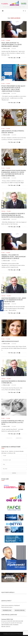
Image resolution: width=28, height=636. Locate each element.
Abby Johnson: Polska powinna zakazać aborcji (12, 131)
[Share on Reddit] (14, 57)
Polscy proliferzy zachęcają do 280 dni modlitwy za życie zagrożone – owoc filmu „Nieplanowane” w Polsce (13, 88)
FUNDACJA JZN (6, 48)
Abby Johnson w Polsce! (10, 341)
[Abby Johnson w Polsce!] (14, 328)
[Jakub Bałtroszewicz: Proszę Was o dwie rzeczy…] (14, 367)
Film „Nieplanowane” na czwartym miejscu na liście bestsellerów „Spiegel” (11, 44)
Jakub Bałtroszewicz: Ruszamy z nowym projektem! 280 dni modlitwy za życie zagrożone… (13, 215)
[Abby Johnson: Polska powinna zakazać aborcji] (14, 117)
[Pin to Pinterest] (11, 57)
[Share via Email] (19, 57)
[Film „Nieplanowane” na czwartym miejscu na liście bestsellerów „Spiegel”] (14, 29)
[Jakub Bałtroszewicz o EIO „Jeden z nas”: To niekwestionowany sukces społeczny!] (14, 284)
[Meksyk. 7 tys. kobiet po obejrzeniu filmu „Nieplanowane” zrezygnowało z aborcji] (14, 241)
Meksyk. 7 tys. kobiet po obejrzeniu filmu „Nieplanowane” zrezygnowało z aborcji (13, 256)
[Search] (25, 11)
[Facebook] (23, 11)
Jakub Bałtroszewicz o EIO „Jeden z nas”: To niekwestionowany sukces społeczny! (13, 299)
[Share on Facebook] (8, 57)
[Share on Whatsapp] (16, 57)
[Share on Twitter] (9, 57)
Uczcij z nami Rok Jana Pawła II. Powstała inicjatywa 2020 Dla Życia (12, 422)
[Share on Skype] (17, 57)
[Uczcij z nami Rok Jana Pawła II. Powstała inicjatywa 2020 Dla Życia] (14, 407)
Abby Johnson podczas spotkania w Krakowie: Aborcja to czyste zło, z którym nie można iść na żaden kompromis (13, 173)
